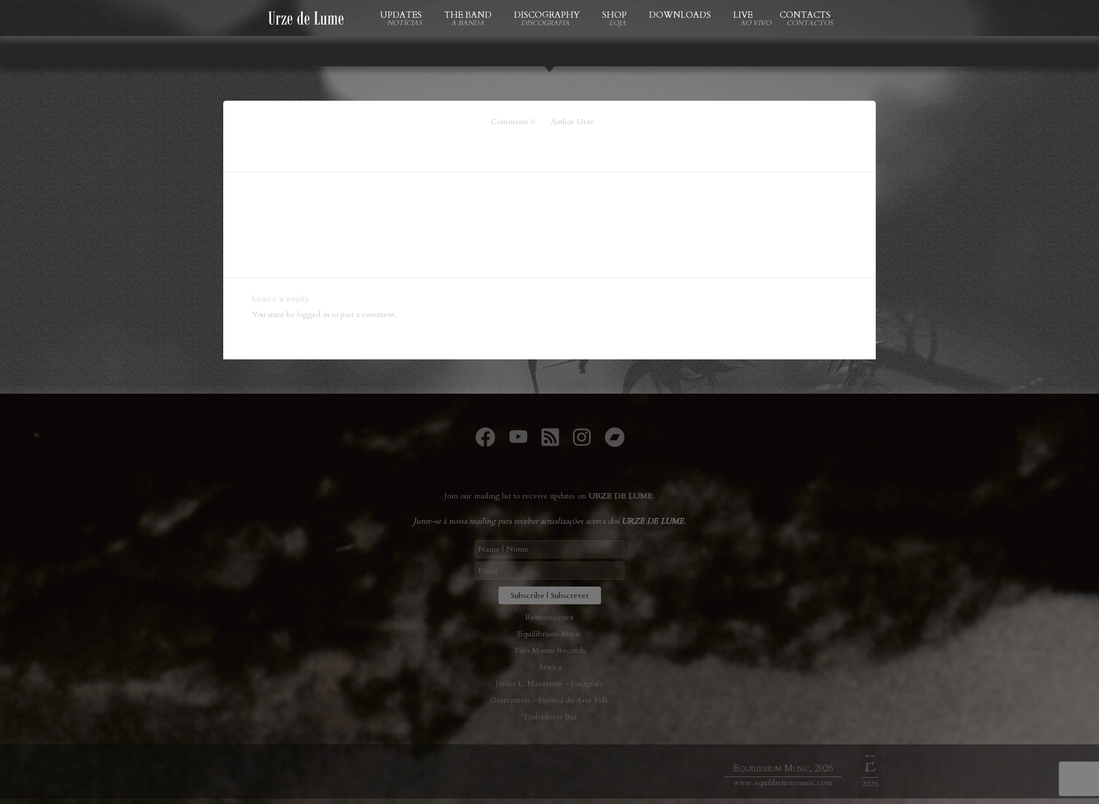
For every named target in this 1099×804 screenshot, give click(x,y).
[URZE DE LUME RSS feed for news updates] (550, 442)
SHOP (614, 15)
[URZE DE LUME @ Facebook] (485, 442)
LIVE (745, 15)
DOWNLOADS (680, 15)
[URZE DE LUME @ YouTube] (518, 442)
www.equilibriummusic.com (782, 782)
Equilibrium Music (549, 633)
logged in (313, 314)
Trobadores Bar (550, 716)
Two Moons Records (549, 650)
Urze (585, 121)
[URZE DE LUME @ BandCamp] (614, 442)
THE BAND (468, 15)
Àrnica (550, 667)
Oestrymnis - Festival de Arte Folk (549, 700)
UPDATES (401, 15)
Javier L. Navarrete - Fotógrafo (549, 683)
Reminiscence (549, 617)
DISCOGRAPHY (547, 15)
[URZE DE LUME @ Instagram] (581, 442)
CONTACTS (805, 15)
